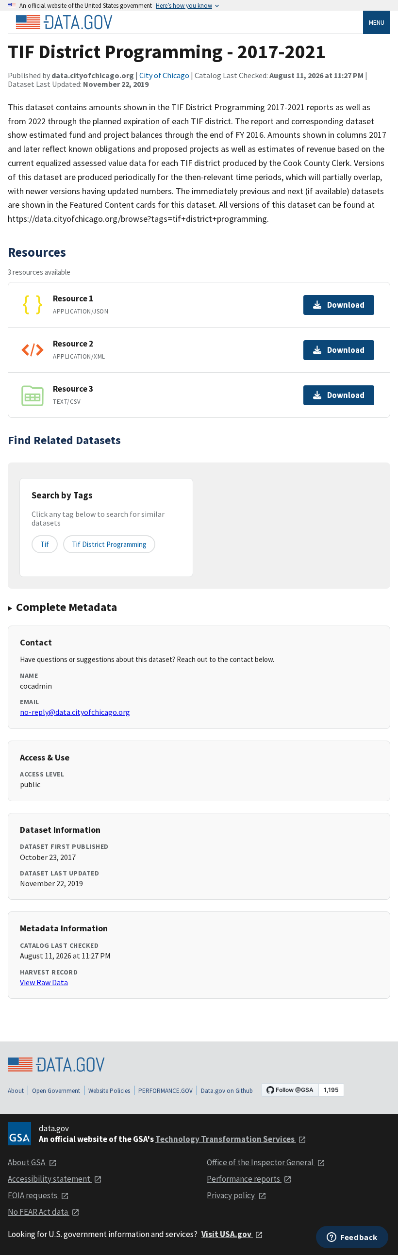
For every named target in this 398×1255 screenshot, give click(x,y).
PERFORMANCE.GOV (165, 1091)
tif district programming (109, 544)
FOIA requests (33, 1195)
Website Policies (109, 1091)
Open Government (56, 1091)
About (16, 1091)
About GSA (27, 1162)
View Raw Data (44, 982)
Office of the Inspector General (261, 1162)
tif (44, 544)
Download (346, 304)
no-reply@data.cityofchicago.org (75, 712)
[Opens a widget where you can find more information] (352, 1238)
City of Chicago (164, 75)
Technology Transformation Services (225, 1139)
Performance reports (244, 1178)
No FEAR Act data (38, 1211)
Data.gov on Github (227, 1091)
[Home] (64, 22)
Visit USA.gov (227, 1234)
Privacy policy (231, 1195)
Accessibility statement (50, 1178)
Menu (376, 22)
